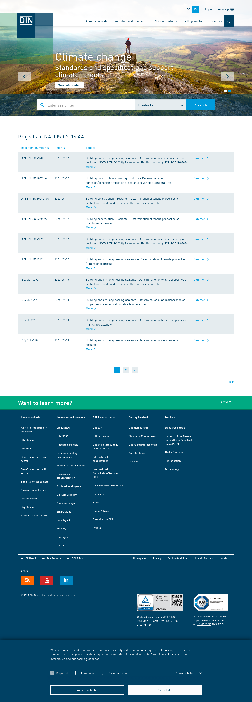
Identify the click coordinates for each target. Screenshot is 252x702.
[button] (189, 673)
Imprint (224, 558)
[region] (126, 665)
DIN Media (31, 558)
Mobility (61, 528)
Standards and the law (33, 490)
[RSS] (27, 580)
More (90, 166)
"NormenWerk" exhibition (108, 485)
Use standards (29, 498)
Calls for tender (138, 453)
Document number (34, 147)
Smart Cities (64, 511)
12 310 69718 (204, 624)
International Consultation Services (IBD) (105, 472)
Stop (232, 91)
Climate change (66, 503)
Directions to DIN (103, 519)
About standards (96, 21)
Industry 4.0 (63, 520)
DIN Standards (29, 439)
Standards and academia (71, 465)
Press (96, 502)
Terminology (172, 469)
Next (227, 76)
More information (69, 85)
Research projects (67, 444)
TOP (231, 382)
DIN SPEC (26, 448)
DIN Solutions (55, 558)
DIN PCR (62, 545)
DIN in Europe (101, 436)
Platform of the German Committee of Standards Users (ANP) (179, 439)
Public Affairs (101, 510)
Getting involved (194, 21)
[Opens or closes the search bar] (229, 21)
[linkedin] (66, 580)
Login (208, 9)
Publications (100, 493)
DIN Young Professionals (143, 444)
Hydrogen (62, 537)
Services (216, 21)
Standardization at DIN (34, 515)
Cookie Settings (204, 558)
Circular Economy (67, 494)
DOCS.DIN (134, 461)
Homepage (139, 558)
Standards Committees (142, 436)
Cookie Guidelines (178, 558)
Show (224, 401)
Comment (200, 158)
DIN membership (139, 427)
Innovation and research (129, 21)
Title (89, 147)
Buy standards (29, 507)
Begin (59, 147)
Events (97, 527)
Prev (24, 76)
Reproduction (173, 460)
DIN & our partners (164, 21)
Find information (174, 452)
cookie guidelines (88, 659)
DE (188, 9)
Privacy (157, 558)
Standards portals (175, 427)
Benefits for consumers (35, 481)
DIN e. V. (97, 427)
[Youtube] (46, 580)
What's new (63, 427)
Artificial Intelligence (69, 486)
